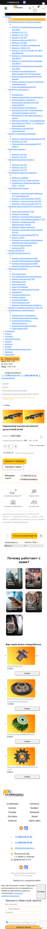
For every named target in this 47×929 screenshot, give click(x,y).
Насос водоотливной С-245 (23, 212)
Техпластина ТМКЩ (20, 300)
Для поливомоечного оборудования (27, 277)
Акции (35, 816)
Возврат (8, 347)
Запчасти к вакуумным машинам (22, 134)
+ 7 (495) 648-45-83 (23, 842)
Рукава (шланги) (18, 297)
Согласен (41, 892)
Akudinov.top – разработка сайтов (27, 880)
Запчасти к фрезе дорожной (23, 227)
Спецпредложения (12, 339)
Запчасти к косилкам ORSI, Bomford (26, 217)
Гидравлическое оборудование (21, 310)
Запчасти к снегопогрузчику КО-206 (26, 201)
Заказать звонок (12, 359)
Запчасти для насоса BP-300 (23, 279)
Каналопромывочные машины (21, 160)
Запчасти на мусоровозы (18, 90)
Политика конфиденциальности (18, 349)
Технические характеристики (25, 536)
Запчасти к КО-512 (19, 167)
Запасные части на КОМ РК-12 (24, 40)
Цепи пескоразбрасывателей (24, 87)
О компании (10, 331)
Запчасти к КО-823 (19, 38)
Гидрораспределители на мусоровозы (27, 97)
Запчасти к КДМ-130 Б (21, 48)
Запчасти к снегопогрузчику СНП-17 (26, 204)
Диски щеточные (19, 274)
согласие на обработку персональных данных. (21, 924)
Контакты (9, 344)
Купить (27, 673)
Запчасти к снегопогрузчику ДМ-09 (26, 199)
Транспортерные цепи (21, 303)
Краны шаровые (19, 284)
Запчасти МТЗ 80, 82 (16, 251)
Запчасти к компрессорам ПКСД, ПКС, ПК (25, 308)
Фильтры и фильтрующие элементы (27, 305)
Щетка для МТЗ (18, 248)
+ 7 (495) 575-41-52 (13, 2)
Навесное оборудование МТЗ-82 (25, 235)
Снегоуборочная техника (18, 188)
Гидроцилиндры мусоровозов (24, 108)
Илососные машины (17, 149)
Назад (10, 19)
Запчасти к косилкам (20, 214)
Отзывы (8, 334)
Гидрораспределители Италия (24, 326)
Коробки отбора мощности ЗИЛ (25, 258)
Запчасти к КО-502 (19, 165)
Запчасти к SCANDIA (20, 178)
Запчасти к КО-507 (19, 154)
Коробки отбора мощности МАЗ (25, 264)
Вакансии (8, 352)
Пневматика (17, 292)
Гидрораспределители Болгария (25, 318)
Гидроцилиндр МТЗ (20, 329)
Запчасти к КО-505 (19, 142)
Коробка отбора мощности (19, 253)
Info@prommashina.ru (29, 479)
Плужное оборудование (22, 245)
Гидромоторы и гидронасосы (24, 316)
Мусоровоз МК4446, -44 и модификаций (28, 121)
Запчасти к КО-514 (19, 170)
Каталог (8, 17)
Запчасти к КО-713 (19, 32)
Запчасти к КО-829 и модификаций (26, 45)
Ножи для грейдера (20, 287)
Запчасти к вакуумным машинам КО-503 (28, 139)
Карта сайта (9, 355)
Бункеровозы (17, 95)
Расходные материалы (17, 269)
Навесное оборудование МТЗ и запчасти (24, 206)
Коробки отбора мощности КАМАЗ (26, 261)
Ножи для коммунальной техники (25, 290)
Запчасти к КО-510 (19, 157)
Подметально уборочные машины (22, 173)
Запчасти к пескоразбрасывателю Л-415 (28, 219)
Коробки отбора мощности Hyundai (26, 266)
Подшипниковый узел (21, 295)
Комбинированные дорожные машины (24, 22)
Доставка (9, 336)
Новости (8, 342)
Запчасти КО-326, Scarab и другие (25, 180)
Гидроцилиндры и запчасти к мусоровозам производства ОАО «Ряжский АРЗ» (25, 102)
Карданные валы (19, 282)
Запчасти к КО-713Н (20, 35)
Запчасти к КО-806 (19, 43)
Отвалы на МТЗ (18, 238)
